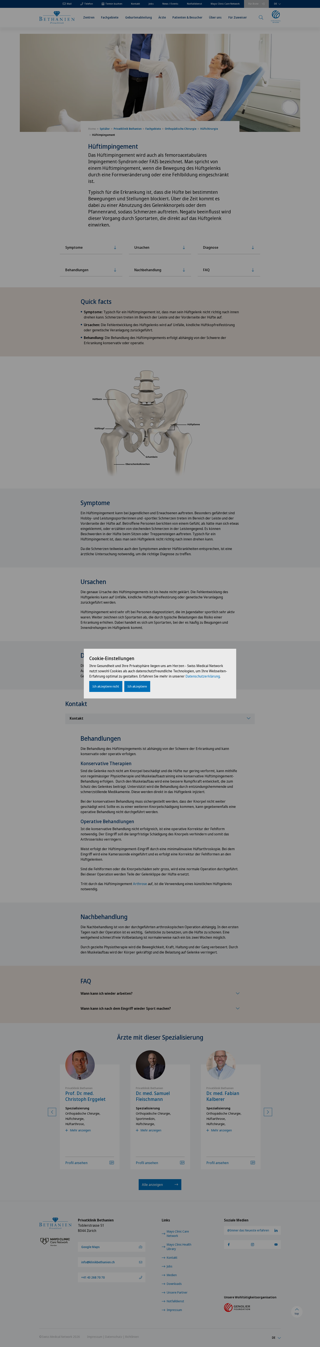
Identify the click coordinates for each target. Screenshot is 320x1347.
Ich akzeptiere (137, 686)
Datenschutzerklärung (202, 676)
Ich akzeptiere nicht (106, 686)
